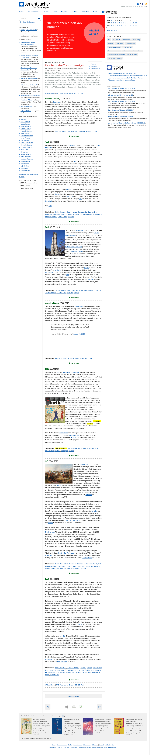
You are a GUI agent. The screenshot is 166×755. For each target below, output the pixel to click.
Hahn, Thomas (72, 290)
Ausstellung (83, 464)
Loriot (47, 675)
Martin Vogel (24, 168)
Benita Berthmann (26, 131)
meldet (86, 268)
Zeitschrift (48, 201)
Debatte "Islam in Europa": (29, 85)
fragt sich (56, 102)
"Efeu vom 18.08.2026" (120, 95)
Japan (80, 290)
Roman (73, 437)
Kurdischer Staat (51, 217)
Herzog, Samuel (88, 448)
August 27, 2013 (79, 334)
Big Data (71, 358)
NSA (57, 672)
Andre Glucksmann (27, 142)
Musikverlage (95, 566)
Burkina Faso (61, 293)
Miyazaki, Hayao (73, 293)
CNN (68, 131)
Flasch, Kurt (96, 564)
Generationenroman (114, 51)
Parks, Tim (83, 358)
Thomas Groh (25, 140)
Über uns (66, 747)
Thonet (94, 131)
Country (90, 358)
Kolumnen (95, 745)
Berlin (57, 212)
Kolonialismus (137, 51)
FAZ (82, 93)
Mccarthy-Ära (54, 675)
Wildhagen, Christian (73, 672)
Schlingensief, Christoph (92, 290)
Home (21, 12)
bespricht (70, 196)
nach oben (75, 136)
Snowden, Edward (84, 131)
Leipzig (87, 566)
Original (79, 624)
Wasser (71, 451)
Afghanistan (126, 40)
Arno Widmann (25, 170)
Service (60, 747)
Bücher (46, 12)
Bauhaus (110, 43)
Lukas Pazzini (25, 133)
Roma (61, 214)
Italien (77, 358)
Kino (55, 12)
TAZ (57, 93)
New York (74, 131)
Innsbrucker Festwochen (66, 553)
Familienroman (130, 43)
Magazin (64, 12)
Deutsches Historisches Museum (80, 564)
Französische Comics (94, 214)
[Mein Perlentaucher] (138, 4)
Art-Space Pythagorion (71, 372)
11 (133, 23)
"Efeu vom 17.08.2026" (121, 110)
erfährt (59, 485)
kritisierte (89, 495)
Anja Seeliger (25, 166)
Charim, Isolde (72, 212)
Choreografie (82, 212)
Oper (47, 568)
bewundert (79, 230)
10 (130, 23)
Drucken (93, 64)
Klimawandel (127, 51)
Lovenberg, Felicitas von (85, 670)
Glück (96, 212)
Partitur (83, 568)
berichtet (90, 279)
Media (95, 12)
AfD (109, 40)
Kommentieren (95, 68)
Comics (90, 212)
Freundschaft (127, 47)
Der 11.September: (26, 106)
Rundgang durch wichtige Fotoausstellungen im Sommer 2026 (127, 75)
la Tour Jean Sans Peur (73, 247)
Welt (61, 93)
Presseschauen (34, 12)
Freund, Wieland (60, 290)
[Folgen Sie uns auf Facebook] (143, 4)
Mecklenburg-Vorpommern (116, 54)
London (73, 670)
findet (75, 161)
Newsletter (85, 12)
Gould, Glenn (62, 217)
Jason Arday (136, 40)
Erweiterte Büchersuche (27, 22)
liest (80, 199)
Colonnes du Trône (76, 251)
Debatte (108, 745)
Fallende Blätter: (26, 111)
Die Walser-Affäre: (26, 100)
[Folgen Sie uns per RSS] (145, 4)
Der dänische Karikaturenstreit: (30, 95)
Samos (57, 451)
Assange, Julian (60, 131)
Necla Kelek (24, 149)
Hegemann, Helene (65, 566)
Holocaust (52, 670)
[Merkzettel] (80, 707)
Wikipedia (76, 568)
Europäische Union (75, 448)
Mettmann (48, 659)
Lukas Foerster (25, 138)
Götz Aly (23, 119)
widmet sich (64, 433)
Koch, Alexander (78, 566)
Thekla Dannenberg (27, 135)
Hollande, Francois (52, 214)
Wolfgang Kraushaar (27, 159)
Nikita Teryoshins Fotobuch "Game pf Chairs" (122, 73)
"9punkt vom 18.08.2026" (121, 101)
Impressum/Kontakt (84, 747)
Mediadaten (52, 747)
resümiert (58, 270)
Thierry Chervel (25, 128)
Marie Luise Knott (26, 126)
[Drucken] (73, 707)
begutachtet (49, 272)
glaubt (68, 189)
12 (136, 23)
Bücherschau (87, 558)
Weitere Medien (50, 93)
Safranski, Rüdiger (79, 214)
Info (63, 716)
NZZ (75, 93)
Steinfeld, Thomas (66, 568)
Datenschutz (96, 747)
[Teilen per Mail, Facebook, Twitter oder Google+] (66, 707)
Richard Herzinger (26, 147)
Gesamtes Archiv (112, 30)
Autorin (94, 511)
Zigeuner (71, 217)
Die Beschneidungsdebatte (29, 78)
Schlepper (64, 451)
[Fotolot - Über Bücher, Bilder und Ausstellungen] (115, 70)
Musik (53, 672)
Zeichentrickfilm (50, 293)
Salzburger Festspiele (115, 58)
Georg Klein (24, 152)
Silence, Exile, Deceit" (73, 520)
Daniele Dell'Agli (25, 154)
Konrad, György (87, 672)
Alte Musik (97, 672)
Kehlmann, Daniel (63, 670)
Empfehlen (94, 66)
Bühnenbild (64, 564)
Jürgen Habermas (26, 145)
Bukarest (63, 212)
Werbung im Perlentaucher (29, 30)
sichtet (57, 194)
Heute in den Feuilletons (54, 62)
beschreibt (71, 145)
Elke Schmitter (25, 121)
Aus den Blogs (68, 93)
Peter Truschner (26, 156)
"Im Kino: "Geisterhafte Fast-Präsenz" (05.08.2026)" (126, 123)
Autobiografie (74, 435)
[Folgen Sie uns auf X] (140, 4)
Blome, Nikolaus (60, 668)
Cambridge (119, 43)
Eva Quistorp (25, 163)
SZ (79, 93)
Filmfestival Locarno (114, 47)
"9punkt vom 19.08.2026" (121, 88)
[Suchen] (39, 19)
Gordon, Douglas (51, 566)
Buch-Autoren (78, 745)
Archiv (74, 12)
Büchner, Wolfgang (73, 668)
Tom (50, 206)
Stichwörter (87, 745)
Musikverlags (50, 532)
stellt (67, 275)
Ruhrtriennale (54, 568)
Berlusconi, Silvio (61, 358)
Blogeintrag (79, 306)
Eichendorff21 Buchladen (109, 747)
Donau (83, 668)
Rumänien (68, 214)
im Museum (49, 555)
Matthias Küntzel (26, 161)
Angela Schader (26, 124)
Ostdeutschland (132, 54)
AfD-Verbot (116, 40)
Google (89, 668)
